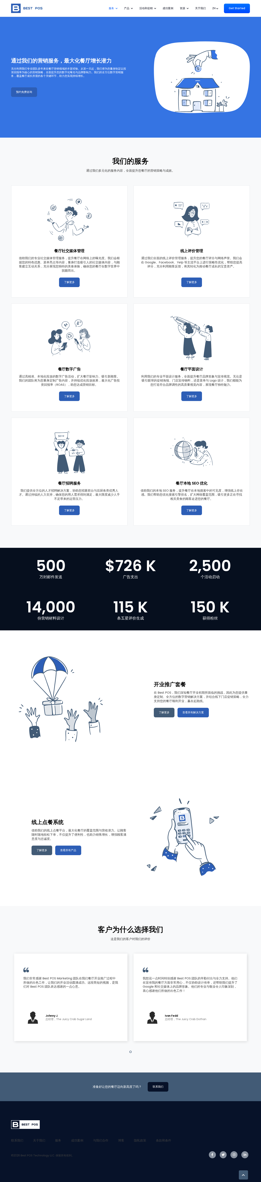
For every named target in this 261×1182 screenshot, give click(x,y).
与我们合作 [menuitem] (100, 1140)
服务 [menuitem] (58, 1140)
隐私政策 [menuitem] (140, 1140)
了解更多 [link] (69, 282)
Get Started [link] (237, 8)
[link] (27, 8)
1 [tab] (130, 1052)
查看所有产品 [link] (68, 850)
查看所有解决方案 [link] (193, 712)
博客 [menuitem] (121, 1140)
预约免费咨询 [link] (24, 92)
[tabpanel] (70, 997)
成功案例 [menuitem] (77, 1140)
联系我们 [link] (158, 1087)
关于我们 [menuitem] (39, 1140)
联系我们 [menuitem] (17, 1140)
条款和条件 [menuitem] (163, 1140)
